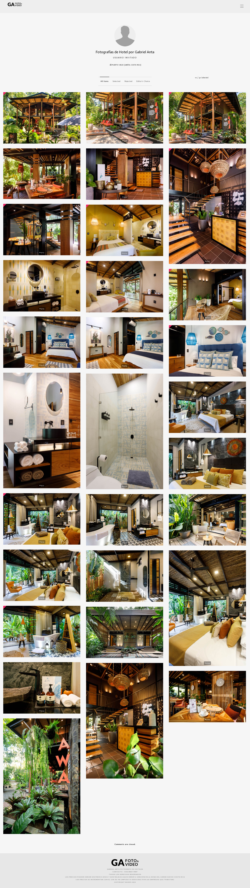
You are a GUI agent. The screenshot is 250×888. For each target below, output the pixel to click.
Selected (116, 81)
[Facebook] (223, 6)
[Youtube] (229, 6)
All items (105, 81)
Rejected (128, 81)
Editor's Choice (143, 81)
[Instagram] (235, 6)
